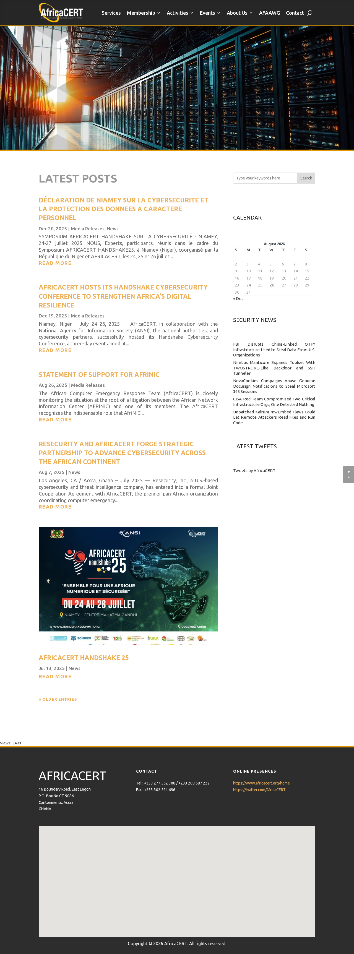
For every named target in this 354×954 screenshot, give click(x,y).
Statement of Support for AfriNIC (99, 374)
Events (207, 12)
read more (55, 263)
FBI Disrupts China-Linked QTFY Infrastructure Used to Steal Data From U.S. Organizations (274, 349)
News (113, 228)
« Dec (238, 298)
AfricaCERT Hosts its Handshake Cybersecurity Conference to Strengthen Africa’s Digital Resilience (123, 296)
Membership (141, 12)
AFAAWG (269, 12)
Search (306, 178)
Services (111, 12)
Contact (295, 12)
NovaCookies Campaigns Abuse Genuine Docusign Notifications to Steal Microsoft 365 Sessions (274, 386)
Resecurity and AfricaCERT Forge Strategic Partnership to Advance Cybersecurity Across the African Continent (122, 452)
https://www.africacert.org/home (261, 783)
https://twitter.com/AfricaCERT (259, 790)
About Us (237, 12)
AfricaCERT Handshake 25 (84, 657)
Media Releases (88, 228)
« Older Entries (58, 699)
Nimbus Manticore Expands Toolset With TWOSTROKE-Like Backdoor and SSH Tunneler (274, 368)
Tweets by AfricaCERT (254, 470)
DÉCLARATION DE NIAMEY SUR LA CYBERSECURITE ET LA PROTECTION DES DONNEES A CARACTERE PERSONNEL (124, 209)
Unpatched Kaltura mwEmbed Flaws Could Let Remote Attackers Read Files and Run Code (274, 417)
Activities (177, 12)
